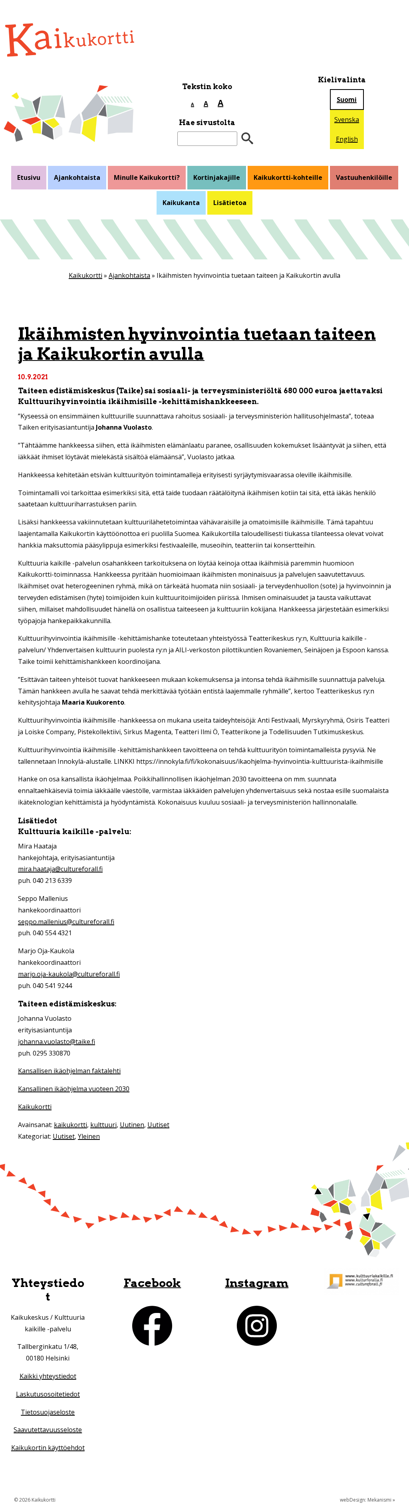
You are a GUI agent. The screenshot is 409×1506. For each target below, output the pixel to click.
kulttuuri (103, 1124)
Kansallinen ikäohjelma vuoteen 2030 (73, 1088)
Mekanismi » (381, 1499)
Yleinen (89, 1136)
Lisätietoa (229, 202)
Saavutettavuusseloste (48, 1429)
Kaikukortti (85, 275)
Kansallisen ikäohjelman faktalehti (69, 1070)
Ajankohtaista (77, 177)
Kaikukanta (181, 202)
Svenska (346, 119)
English (347, 139)
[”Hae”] (247, 138)
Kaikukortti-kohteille (288, 177)
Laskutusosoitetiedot (48, 1394)
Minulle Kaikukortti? (147, 177)
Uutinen (132, 1124)
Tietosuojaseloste (48, 1412)
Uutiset (158, 1124)
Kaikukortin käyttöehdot (48, 1447)
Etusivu (28, 177)
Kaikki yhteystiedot (48, 1376)
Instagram (256, 1283)
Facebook (152, 1283)
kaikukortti (70, 1124)
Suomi (347, 99)
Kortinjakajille (216, 177)
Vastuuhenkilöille (364, 177)
